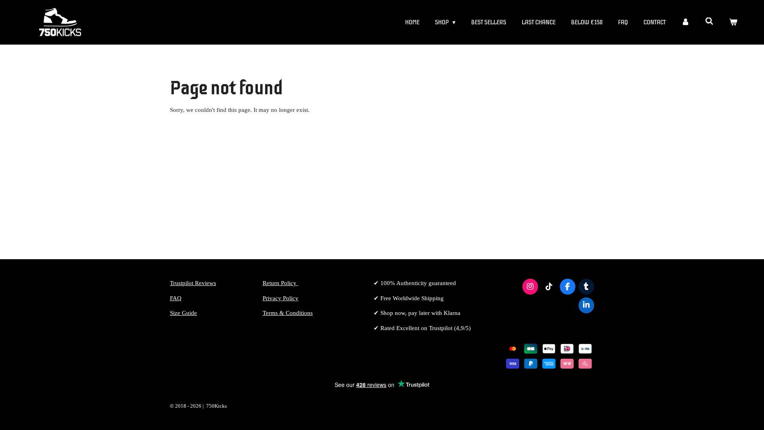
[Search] (709, 21)
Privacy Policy (280, 298)
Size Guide (183, 313)
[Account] (685, 22)
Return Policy (280, 283)
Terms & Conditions (288, 313)
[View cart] (733, 22)
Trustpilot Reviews (193, 283)
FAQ (175, 298)
